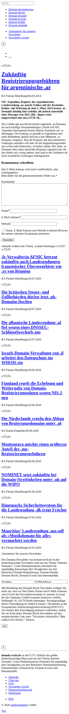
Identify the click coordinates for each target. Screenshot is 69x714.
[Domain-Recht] (1, 47)
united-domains (19, 704)
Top (3, 710)
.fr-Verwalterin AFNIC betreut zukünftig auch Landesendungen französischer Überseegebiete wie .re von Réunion (31, 263)
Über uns (13, 680)
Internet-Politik (16, 22)
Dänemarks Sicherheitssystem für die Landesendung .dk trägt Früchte (34, 507)
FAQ (11, 683)
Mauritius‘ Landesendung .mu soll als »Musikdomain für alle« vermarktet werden (32, 536)
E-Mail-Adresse (11, 217)
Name (5, 210)
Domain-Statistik (17, 25)
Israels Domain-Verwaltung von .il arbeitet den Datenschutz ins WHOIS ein (32, 358)
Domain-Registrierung (20, 9)
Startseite (13, 677)
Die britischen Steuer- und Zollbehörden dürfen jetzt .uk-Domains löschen (29, 297)
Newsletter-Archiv (18, 686)
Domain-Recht (16, 12)
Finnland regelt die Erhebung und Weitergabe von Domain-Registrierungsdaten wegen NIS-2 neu (32, 390)
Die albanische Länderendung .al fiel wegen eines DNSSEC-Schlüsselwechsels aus (31, 327)
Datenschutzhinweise (20, 689)
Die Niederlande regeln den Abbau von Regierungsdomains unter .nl (32, 421)
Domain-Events (17, 18)
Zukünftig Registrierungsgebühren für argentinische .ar (30, 80)
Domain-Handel (17, 15)
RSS (11, 698)
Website (5, 223)
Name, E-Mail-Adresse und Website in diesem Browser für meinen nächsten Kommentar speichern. (34, 232)
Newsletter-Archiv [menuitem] (18, 37)
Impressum (14, 692)
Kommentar (8, 181)
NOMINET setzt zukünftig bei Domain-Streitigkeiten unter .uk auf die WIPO (34, 479)
